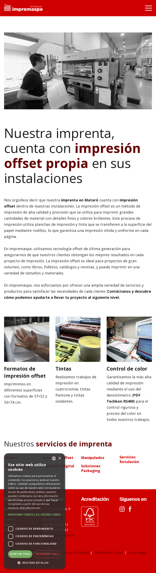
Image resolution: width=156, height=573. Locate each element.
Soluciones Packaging (90, 468)
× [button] (59, 458)
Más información (30, 508)
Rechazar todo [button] (48, 554)
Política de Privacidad (73, 552)
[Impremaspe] (23, 8)
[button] (34, 517)
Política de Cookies (109, 552)
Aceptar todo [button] (20, 554)
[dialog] (34, 511)
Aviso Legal (137, 552)
